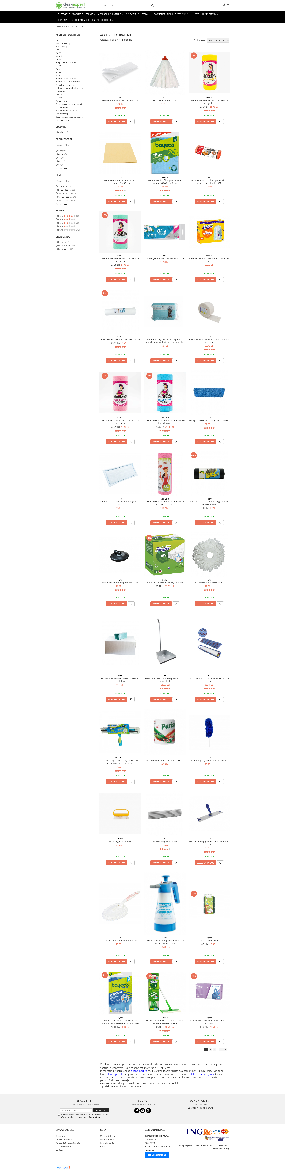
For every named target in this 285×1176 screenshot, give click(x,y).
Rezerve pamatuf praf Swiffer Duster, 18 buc (209, 260)
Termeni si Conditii (64, 1139)
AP (59, 164)
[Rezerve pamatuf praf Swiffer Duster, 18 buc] (209, 232)
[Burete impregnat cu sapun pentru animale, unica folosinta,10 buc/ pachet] (165, 311)
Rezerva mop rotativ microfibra (209, 582)
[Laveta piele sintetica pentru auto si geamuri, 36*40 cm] (120, 153)
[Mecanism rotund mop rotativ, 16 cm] (120, 555)
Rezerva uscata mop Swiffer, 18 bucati (165, 582)
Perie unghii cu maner (120, 841)
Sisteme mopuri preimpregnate (69, 116)
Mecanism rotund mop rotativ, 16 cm (120, 582)
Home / (59, 26)
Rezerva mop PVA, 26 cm (165, 841)
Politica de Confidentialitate (88, 1117)
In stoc (61, 242)
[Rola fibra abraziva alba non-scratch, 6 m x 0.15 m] (209, 311)
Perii (58, 69)
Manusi (59, 97)
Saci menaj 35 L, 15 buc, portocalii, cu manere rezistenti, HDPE (209, 182)
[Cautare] (152, 5)
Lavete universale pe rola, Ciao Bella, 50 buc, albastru (165, 422)
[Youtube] (142, 1110)
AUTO (58, 53)
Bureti (58, 75)
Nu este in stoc (64, 245)
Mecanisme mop (63, 43)
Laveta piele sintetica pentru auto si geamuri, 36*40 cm (120, 182)
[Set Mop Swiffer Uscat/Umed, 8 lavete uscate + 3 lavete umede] (165, 993)
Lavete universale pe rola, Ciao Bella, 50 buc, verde (120, 260)
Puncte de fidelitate (103, 20)
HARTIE (59, 94)
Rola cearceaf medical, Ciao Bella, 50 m (120, 339)
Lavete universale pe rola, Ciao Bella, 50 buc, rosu (120, 422)
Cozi (57, 49)
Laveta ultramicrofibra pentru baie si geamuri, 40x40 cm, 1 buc (165, 182)
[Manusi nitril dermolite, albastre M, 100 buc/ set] (209, 993)
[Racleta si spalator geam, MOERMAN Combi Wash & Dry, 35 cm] (120, 732)
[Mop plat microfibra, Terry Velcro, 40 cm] (209, 392)
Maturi (59, 56)
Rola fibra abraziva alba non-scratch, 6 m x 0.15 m (209, 341)
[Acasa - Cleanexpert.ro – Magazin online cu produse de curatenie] (70, 5)
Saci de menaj (62, 113)
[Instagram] (148, 1110)
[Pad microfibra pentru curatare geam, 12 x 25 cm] (120, 473)
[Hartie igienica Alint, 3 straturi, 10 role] (165, 232)
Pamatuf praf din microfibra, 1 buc (120, 940)
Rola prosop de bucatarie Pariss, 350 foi (165, 760)
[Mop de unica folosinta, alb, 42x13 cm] (120, 72)
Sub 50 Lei (62, 186)
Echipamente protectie (66, 62)
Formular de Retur (108, 1143)
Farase (58, 59)
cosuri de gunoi (205, 1074)
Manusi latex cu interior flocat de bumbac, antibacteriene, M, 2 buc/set (120, 1022)
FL (120, 97)
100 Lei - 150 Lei (65, 193)
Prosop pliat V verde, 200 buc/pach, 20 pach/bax (120, 680)
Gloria (164, 937)
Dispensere (60, 91)
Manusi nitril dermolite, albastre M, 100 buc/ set (209, 1022)
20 (221, 1049)
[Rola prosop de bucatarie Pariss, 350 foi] (165, 732)
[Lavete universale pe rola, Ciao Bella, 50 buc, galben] (209, 72)
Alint (60, 161)
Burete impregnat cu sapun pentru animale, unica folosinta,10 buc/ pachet (164, 341)
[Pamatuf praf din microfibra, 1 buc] (120, 903)
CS (165, 757)
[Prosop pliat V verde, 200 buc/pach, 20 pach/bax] (120, 643)
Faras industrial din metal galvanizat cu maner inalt (164, 680)
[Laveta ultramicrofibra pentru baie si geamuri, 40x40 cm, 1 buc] (165, 153)
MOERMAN (120, 757)
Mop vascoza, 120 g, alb (164, 100)
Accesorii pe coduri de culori (68, 81)
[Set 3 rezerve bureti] (209, 904)
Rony (209, 498)
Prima (120, 838)
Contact (59, 1150)
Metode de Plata (107, 1136)
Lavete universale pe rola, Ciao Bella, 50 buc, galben (209, 102)
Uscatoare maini (63, 120)
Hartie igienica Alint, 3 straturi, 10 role (165, 258)
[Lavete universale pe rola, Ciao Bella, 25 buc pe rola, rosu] (165, 473)
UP (120, 937)
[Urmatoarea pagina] (225, 1049)
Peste (61, 216)
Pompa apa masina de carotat (69, 104)
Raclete (59, 72)
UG (120, 579)
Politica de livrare (63, 1146)
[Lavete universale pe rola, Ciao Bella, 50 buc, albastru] (165, 392)
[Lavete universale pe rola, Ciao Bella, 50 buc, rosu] (120, 392)
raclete (191, 1074)
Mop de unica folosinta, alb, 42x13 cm (120, 100)
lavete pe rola (115, 1074)
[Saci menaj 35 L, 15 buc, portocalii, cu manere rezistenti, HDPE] (209, 153)
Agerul (61, 154)
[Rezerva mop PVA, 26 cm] (165, 813)
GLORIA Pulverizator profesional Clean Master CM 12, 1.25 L (165, 942)
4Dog (60, 150)
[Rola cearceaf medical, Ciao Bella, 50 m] (120, 311)
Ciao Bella (209, 97)
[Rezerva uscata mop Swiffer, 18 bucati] (165, 555)
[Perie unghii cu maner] (120, 813)
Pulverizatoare (62, 107)
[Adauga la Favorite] (131, 121)
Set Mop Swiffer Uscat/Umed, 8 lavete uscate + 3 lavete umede (164, 1022)
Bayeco (165, 177)
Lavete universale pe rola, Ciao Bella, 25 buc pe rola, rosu (165, 503)
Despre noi (60, 1136)
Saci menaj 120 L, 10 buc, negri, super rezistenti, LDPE (209, 503)
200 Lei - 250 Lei (65, 200)
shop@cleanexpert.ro (202, 1107)
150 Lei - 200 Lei (65, 197)
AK (59, 157)
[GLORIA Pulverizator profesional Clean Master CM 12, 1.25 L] (165, 903)
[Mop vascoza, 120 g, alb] (165, 72)
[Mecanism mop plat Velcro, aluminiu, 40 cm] (209, 813)
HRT (120, 675)
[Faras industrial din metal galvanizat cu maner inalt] (165, 643)
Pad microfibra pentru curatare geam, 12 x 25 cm (120, 503)
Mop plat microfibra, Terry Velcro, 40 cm (209, 420)
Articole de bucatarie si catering (69, 88)
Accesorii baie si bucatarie (67, 78)
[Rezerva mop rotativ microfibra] (209, 554)
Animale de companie (65, 85)
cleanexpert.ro (139, 1071)
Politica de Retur (107, 1139)
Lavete (59, 40)
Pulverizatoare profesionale (68, 110)
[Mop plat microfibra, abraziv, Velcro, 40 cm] (209, 643)
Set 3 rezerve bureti (209, 940)
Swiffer (209, 255)
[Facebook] (137, 1110)
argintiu (61, 132)
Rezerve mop (61, 46)
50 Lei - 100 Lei (64, 190)
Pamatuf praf (61, 101)
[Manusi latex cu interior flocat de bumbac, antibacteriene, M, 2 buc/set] (120, 993)
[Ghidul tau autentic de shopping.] (63, 1167)
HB (120, 177)
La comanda (63, 249)
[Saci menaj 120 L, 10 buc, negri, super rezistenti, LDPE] (209, 473)
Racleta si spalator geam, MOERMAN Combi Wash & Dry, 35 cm (120, 762)
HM (164, 97)
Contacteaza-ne (159, 1155)
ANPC (102, 1146)
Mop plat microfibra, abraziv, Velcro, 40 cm (209, 680)
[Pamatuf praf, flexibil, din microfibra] (209, 732)
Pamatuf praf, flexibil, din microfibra (209, 760)
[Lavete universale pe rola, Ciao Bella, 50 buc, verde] (120, 232)
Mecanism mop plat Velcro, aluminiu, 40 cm (209, 843)
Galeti (58, 65)
